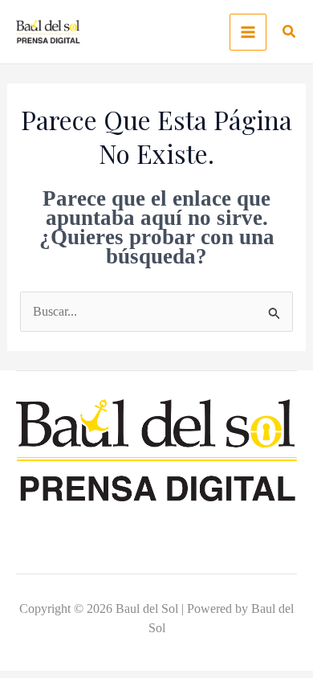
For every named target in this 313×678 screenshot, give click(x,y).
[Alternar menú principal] (248, 32)
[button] (290, 34)
